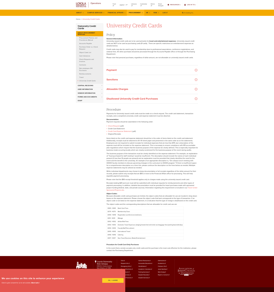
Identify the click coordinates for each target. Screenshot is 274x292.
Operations (96, 3)
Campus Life (161, 266)
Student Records (143, 275)
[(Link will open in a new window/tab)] (186, 272)
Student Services (143, 278)
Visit (122, 260)
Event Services (125, 275)
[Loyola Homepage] (81, 268)
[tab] (152, 68)
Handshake (141, 266)
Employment (124, 272)
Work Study (161, 272)
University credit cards (87, 27)
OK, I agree (113, 280)
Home (78, 19)
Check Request (113, 126)
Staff (80, 101)
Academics (161, 263)
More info (35, 283)
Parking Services (143, 272)
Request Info (124, 263)
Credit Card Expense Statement (120, 131)
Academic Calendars (144, 269)
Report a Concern (163, 275)
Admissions (161, 260)
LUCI (164, 13)
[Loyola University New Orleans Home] (81, 5)
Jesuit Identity (162, 269)
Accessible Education (144, 263)
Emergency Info (125, 266)
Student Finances (126, 278)
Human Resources (143, 260)
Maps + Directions (126, 269)
